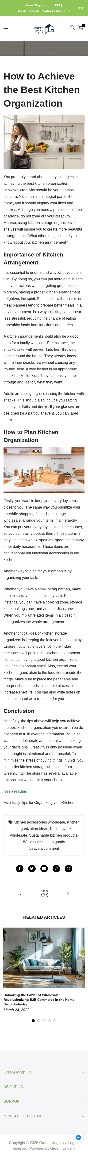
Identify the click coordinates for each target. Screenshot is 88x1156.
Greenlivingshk (62, 1148)
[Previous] (8, 975)
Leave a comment (44, 848)
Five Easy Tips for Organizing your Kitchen (39, 803)
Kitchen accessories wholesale (39, 822)
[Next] (79, 975)
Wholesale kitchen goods (44, 842)
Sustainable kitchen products (53, 835)
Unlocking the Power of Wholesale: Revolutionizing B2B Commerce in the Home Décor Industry (39, 999)
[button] (78, 1138)
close (9, 8)
